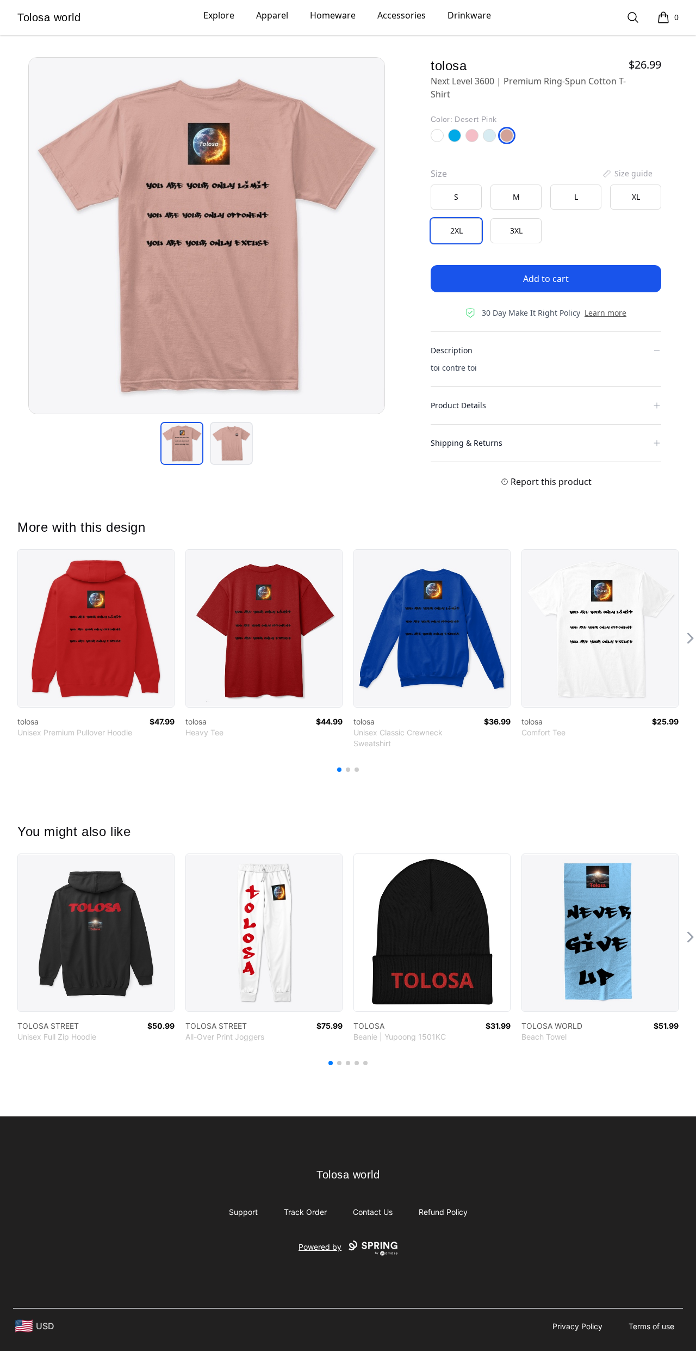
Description (452, 350)
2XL (456, 230)
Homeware (333, 15)
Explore (218, 15)
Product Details (458, 405)
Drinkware (469, 15)
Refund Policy (443, 1212)
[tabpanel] (206, 235)
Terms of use (651, 1326)
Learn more (605, 313)
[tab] (181, 443)
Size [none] (439, 174)
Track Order (305, 1212)
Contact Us (373, 1212)
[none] (626, 173)
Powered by (320, 1246)
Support (243, 1212)
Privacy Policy (577, 1326)
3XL (516, 230)
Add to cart (546, 279)
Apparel (272, 15)
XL (636, 197)
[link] (96, 628)
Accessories (401, 15)
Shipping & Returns (466, 443)
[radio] (456, 197)
